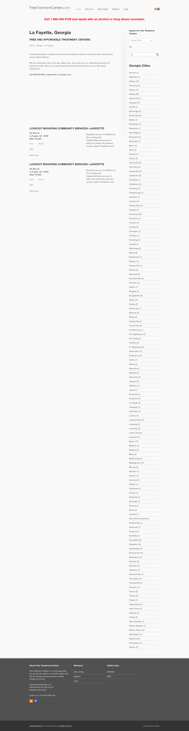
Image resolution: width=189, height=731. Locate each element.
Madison (134, 445)
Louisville (134, 428)
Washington (135, 634)
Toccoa (133, 591)
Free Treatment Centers (50, 726)
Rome (133, 510)
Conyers (134, 222)
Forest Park (135, 325)
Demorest (134, 274)
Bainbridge (135, 111)
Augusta (134, 102)
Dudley (133, 304)
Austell (133, 107)
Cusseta (133, 244)
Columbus (135, 214)
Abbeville (134, 77)
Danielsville (135, 257)
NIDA (109, 676)
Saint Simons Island (139, 518)
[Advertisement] (72, 101)
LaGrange (134, 407)
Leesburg (134, 424)
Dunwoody (135, 308)
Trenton (133, 595)
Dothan (133, 287)
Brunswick (135, 137)
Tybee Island (136, 604)
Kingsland (134, 398)
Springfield (135, 540)
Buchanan (134, 141)
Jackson (134, 381)
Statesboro (135, 544)
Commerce (135, 218)
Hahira (133, 364)
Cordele (133, 227)
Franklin (134, 342)
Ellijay (133, 317)
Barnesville (135, 115)
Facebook (158, 9)
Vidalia (133, 617)
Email (31, 144)
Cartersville (135, 171)
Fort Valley (135, 338)
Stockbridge (135, 548)
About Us (89, 9)
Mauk (132, 454)
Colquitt (133, 209)
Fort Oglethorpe (137, 334)
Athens (134, 89)
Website (41, 144)
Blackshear (135, 124)
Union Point (135, 608)
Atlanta (134, 94)
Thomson (134, 587)
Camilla (133, 154)
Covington (135, 231)
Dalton (133, 252)
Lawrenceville (136, 420)
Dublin (133, 299)
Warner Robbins (137, 625)
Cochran (134, 201)
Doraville (134, 282)
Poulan (133, 492)
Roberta (133, 505)
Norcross (134, 480)
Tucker (133, 600)
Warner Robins (136, 630)
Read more (33, 155)
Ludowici (134, 437)
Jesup (133, 390)
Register (116, 9)
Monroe (133, 467)
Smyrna (133, 531)
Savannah (134, 527)
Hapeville (134, 368)
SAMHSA (111, 671)
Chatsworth (135, 184)
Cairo (132, 149)
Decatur (133, 269)
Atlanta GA (135, 98)
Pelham (133, 484)
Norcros (133, 72)
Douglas (134, 291)
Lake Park (134, 411)
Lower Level (135, 432)
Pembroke (134, 488)
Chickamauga (136, 192)
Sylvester (134, 565)
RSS (156, 9)
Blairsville (134, 128)
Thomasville (135, 582)
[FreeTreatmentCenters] (49, 8)
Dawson (133, 261)
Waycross (134, 638)
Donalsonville (136, 278)
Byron (133, 145)
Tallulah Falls (136, 574)
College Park (136, 205)
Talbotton (134, 570)
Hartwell (134, 372)
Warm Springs (136, 621)
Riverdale (134, 501)
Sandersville (135, 522)
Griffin (133, 360)
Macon (133, 441)
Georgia (39, 45)
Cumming (134, 239)
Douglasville (135, 295)
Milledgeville (136, 462)
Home (78, 9)
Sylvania (134, 561)
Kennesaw (134, 394)
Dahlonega (135, 248)
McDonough (135, 458)
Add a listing (102, 9)
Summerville (136, 552)
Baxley (133, 119)
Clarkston (134, 197)
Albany (134, 81)
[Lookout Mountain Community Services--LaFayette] (66, 128)
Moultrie (134, 471)
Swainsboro (135, 557)
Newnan (133, 475)
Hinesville (134, 377)
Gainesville (135, 351)
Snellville (134, 535)
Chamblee (134, 179)
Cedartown (135, 175)
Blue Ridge (135, 132)
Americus (134, 85)
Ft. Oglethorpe (136, 347)
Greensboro (135, 355)
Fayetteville (135, 321)
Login (126, 9)
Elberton (134, 312)
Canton (133, 158)
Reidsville (134, 497)
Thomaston (135, 578)
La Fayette (49, 45)
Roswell (133, 514)
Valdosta (134, 612)
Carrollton (134, 167)
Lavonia (133, 415)
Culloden (134, 235)
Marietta (133, 450)
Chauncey (134, 188)
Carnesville (135, 162)
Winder (133, 647)
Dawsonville (135, 265)
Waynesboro (135, 643)
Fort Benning (136, 330)
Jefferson (134, 385)
